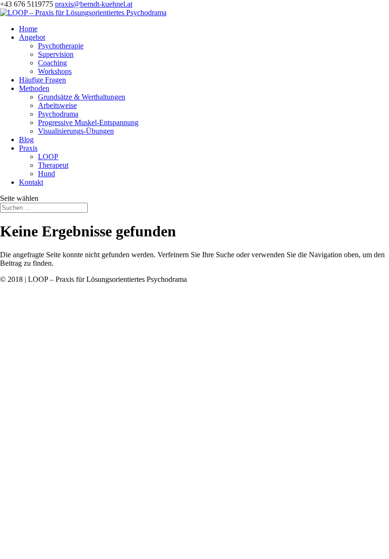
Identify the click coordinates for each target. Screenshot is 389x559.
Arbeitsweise (57, 105)
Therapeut (53, 165)
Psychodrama (58, 114)
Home (28, 29)
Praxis (28, 148)
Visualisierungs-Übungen (76, 131)
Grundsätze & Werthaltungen (81, 97)
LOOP (48, 157)
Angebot (32, 37)
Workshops (55, 71)
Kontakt (31, 182)
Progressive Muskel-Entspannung (88, 122)
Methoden (34, 88)
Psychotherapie (60, 46)
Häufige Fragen (42, 80)
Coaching (52, 63)
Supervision (56, 54)
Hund (46, 174)
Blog (26, 139)
